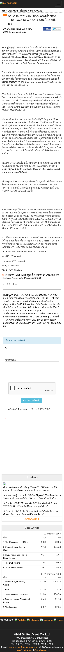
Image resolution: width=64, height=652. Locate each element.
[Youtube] (20, 619)
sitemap (28, 650)
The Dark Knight (12, 563)
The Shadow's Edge (14, 568)
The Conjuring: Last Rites (16, 542)
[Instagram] (33, 619)
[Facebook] (46, 619)
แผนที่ (19, 650)
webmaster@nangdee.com (23, 647)
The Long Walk (12, 607)
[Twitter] (59, 619)
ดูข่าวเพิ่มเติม (30, 519)
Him (7, 589)
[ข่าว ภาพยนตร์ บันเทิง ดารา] (8, 2)
